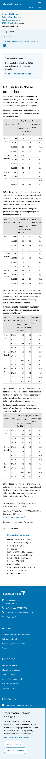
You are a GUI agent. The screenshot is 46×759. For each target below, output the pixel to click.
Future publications (10, 683)
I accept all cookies (13, 744)
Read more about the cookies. (17, 737)
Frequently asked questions (13, 643)
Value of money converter (13, 679)
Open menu (10, 31)
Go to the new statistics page (18, 73)
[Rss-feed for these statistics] (4, 46)
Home (4, 14)
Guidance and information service (16, 634)
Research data (8, 688)
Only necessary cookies (15, 750)
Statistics (13, 14)
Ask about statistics (11, 639)
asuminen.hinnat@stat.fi (13, 517)
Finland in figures (9, 674)
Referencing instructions (18, 535)
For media (6, 648)
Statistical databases (11, 670)
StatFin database (9, 665)
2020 (4, 23)
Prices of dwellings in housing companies (21, 41)
